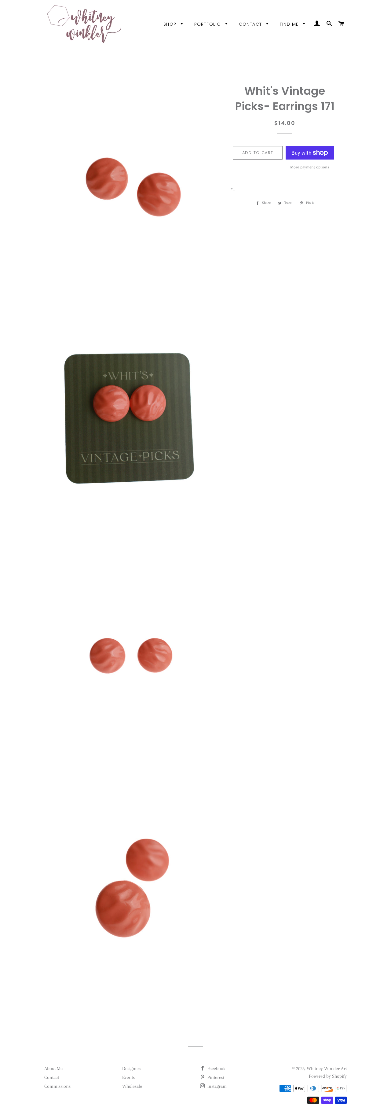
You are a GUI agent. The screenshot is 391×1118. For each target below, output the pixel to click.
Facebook (215, 1068)
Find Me (290, 24)
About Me (53, 1068)
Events (128, 1077)
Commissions (57, 1086)
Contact (251, 24)
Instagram (216, 1086)
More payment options (309, 167)
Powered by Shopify (328, 1076)
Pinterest (215, 1077)
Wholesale (132, 1086)
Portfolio (208, 24)
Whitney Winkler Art (327, 1068)
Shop (170, 24)
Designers (131, 1068)
